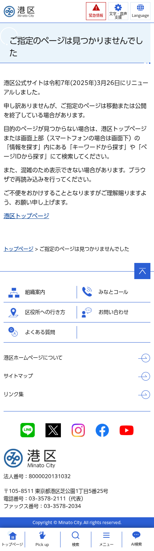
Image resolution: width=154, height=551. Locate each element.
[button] (96, 11)
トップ (12, 544)
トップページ (18, 248)
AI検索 (136, 544)
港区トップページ (26, 216)
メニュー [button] (106, 544)
